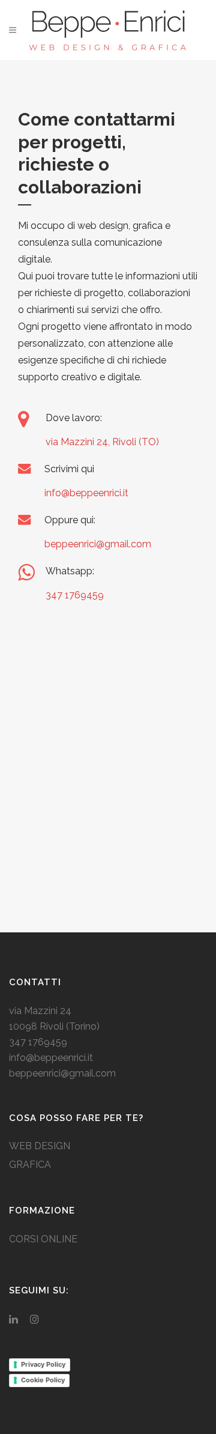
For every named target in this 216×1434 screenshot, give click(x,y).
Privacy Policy (43, 1364)
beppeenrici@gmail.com (97, 544)
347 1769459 (75, 595)
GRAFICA (30, 1164)
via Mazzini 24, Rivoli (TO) (102, 442)
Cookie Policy (43, 1380)
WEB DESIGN (39, 1146)
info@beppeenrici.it (86, 493)
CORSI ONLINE (43, 1239)
